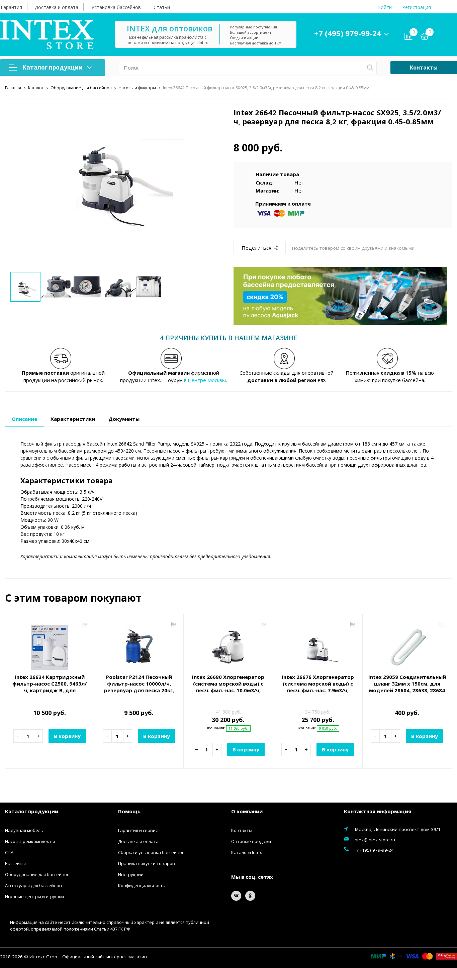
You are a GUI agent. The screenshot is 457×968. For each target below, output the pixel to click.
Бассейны (15, 863)
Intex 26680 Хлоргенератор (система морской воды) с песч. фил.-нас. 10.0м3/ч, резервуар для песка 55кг (228, 687)
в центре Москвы (205, 380)
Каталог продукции (52, 67)
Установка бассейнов (116, 7)
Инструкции (131, 874)
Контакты (424, 67)
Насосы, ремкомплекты (30, 841)
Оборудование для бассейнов (37, 874)
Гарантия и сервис (138, 830)
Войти (384, 7)
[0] (425, 37)
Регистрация (416, 7)
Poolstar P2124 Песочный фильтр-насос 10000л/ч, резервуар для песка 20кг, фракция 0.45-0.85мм (139, 687)
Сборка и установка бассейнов (151, 852)
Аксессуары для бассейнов (33, 885)
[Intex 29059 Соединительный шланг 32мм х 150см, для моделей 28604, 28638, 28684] (407, 645)
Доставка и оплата (56, 7)
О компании (247, 811)
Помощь (129, 811)
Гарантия (11, 7)
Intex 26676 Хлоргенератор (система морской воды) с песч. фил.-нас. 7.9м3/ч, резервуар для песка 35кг (318, 687)
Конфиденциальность (141, 885)
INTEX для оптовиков (169, 28)
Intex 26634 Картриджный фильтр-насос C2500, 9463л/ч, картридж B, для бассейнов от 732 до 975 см (49, 687)
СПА (9, 852)
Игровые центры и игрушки (34, 896)
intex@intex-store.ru (374, 840)
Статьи (162, 7)
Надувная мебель (24, 830)
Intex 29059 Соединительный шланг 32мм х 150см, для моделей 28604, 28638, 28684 (407, 684)
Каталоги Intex (246, 852)
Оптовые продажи (251, 841)
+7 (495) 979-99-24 (347, 33)
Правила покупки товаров (146, 863)
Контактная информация (377, 811)
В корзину (67, 736)
